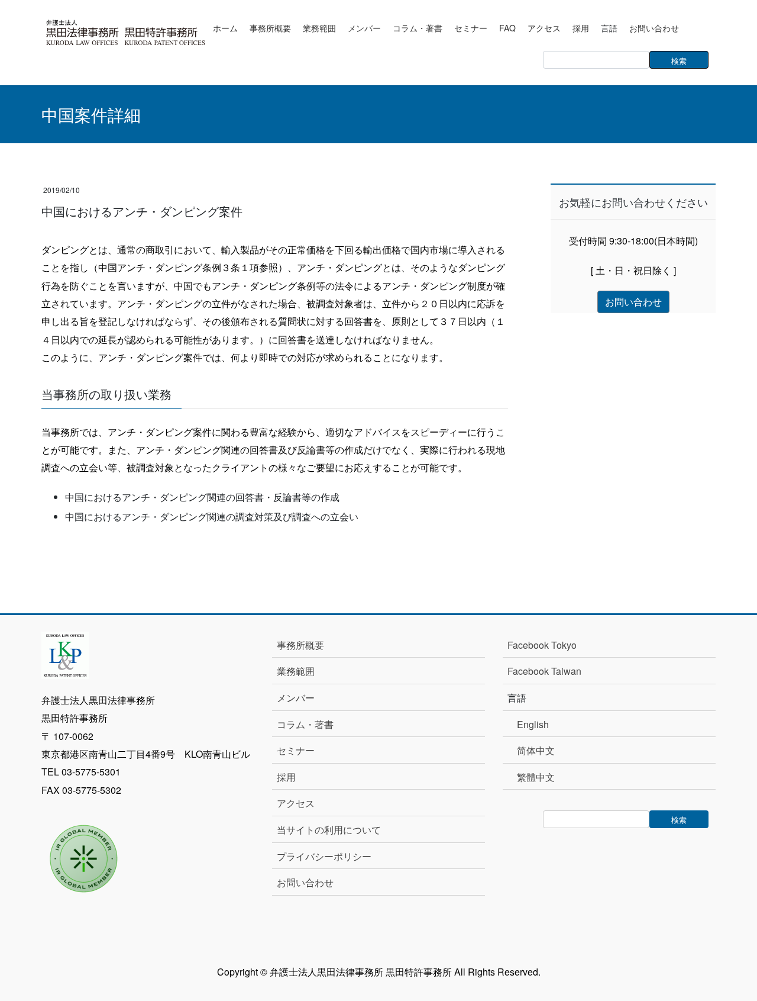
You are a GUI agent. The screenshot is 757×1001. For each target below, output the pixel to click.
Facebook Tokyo (546, 645)
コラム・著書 (305, 724)
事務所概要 (300, 645)
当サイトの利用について (329, 829)
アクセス (296, 803)
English (533, 724)
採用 (286, 777)
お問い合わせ (305, 882)
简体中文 (536, 750)
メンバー (296, 697)
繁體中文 (536, 777)
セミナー (296, 750)
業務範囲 (296, 671)
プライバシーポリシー (324, 856)
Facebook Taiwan (544, 671)
